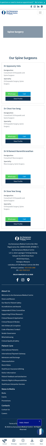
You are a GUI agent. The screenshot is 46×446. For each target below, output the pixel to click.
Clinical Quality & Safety (10, 341)
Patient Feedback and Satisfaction (14, 376)
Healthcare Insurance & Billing (13, 369)
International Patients (10, 350)
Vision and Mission (8, 299)
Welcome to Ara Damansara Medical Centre (17, 295)
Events (4, 397)
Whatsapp (12, 94)
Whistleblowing (7, 337)
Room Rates (6, 365)
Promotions (6, 401)
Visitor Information (9, 373)
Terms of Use (14, 423)
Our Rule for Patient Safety (11, 303)
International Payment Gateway (13, 354)
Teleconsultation (8, 361)
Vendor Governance (9, 333)
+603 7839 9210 (24, 270)
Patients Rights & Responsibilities (14, 380)
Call (24, 94)
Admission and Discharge (11, 357)
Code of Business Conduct (11, 329)
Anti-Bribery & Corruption (11, 326)
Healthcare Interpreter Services (13, 384)
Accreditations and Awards (11, 306)
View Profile (18, 99)
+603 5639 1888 (29, 268)
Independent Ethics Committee (13, 310)
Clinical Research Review (11, 322)
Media (4, 393)
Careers (4, 413)
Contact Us (6, 409)
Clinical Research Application (12, 318)
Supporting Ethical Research (12, 314)
